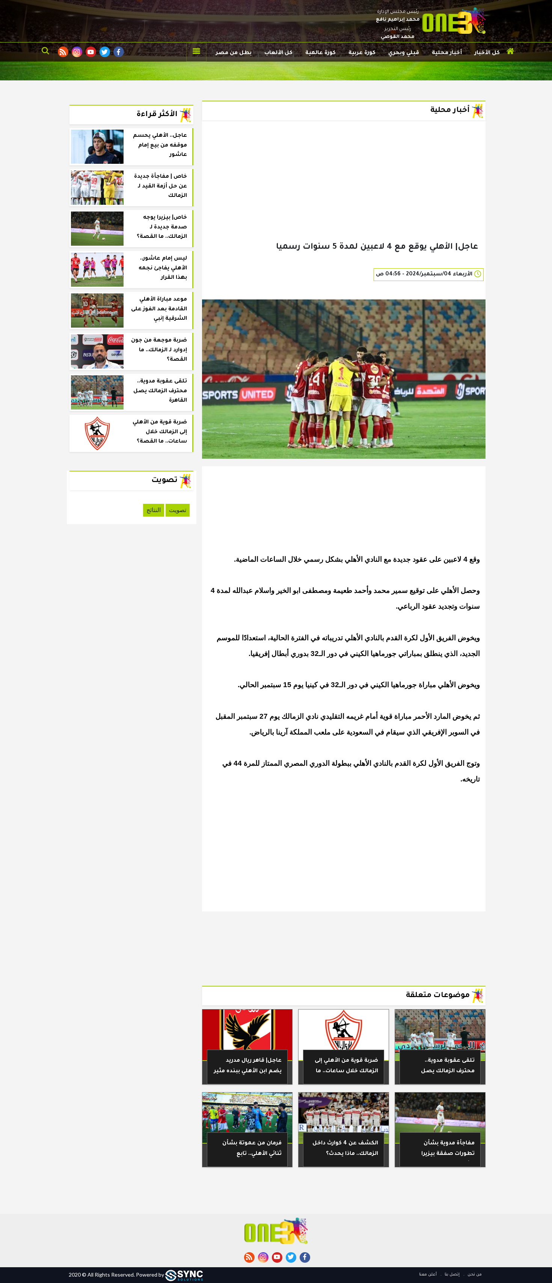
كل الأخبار (487, 53)
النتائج (153, 510)
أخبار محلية (447, 53)
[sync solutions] (184, 1274)
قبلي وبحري (403, 53)
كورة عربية (362, 53)
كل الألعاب (278, 53)
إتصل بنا (451, 1274)
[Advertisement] (344, 193)
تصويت (177, 510)
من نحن (474, 1274)
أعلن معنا (428, 1274)
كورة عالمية (320, 53)
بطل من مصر (234, 53)
